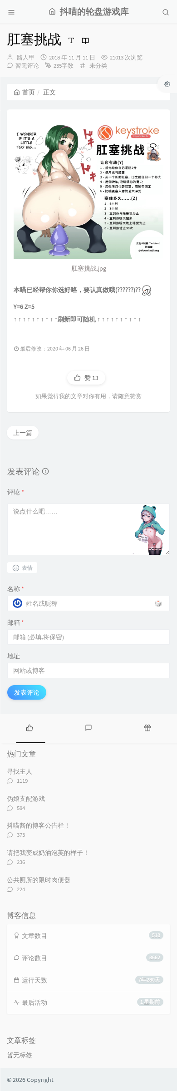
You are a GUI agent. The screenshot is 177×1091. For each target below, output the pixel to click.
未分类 (98, 65)
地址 (13, 656)
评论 (15, 492)
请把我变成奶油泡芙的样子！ (48, 853)
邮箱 (15, 622)
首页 (28, 92)
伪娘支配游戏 (26, 799)
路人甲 (25, 57)
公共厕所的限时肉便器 (38, 880)
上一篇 (22, 433)
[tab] (29, 727)
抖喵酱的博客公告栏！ (38, 825)
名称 (15, 589)
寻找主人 (19, 771)
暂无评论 (27, 65)
